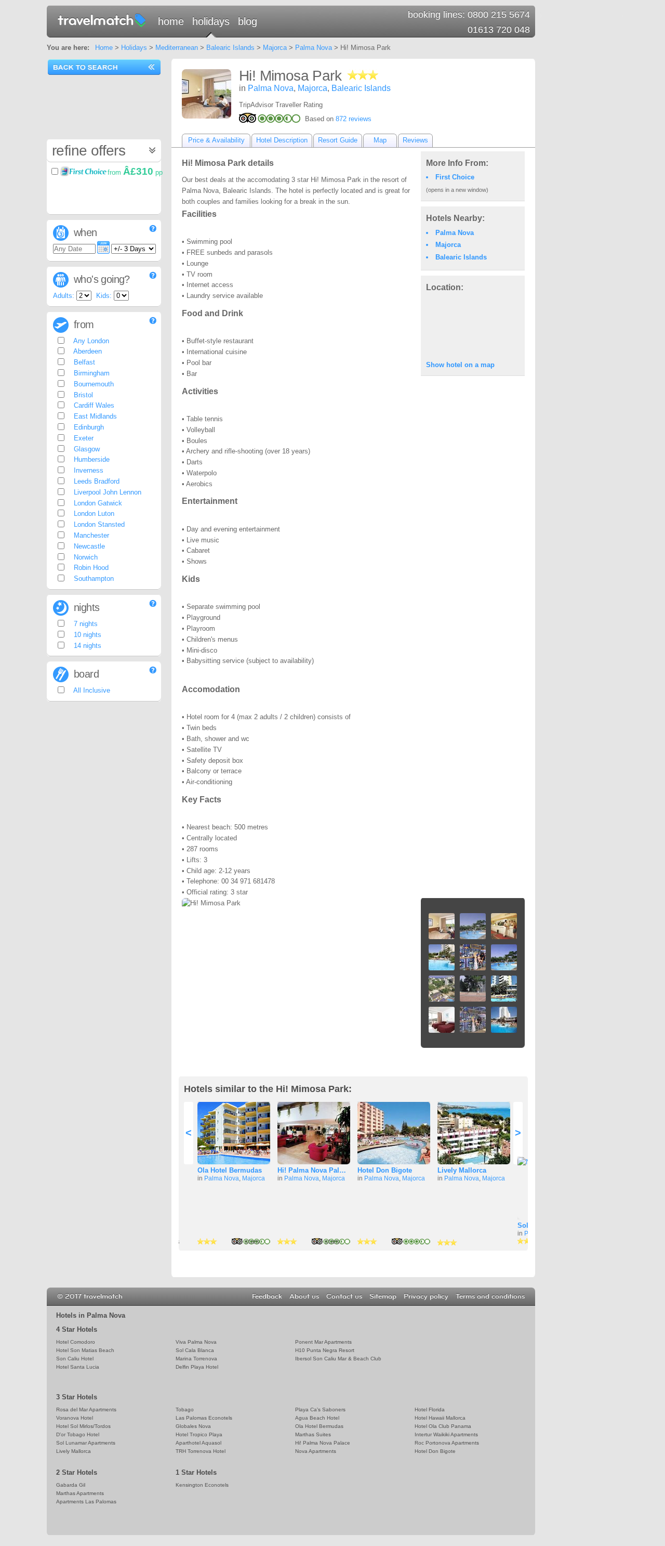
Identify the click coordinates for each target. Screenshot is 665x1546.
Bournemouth (93, 384)
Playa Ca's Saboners (320, 1409)
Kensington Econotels (202, 1485)
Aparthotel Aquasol (198, 1443)
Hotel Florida (430, 1409)
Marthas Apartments (80, 1493)
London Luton (93, 513)
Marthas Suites (313, 1434)
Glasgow (86, 449)
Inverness (87, 470)
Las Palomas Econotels (204, 1418)
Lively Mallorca (461, 1170)
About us (304, 1296)
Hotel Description (282, 140)
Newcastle (88, 546)
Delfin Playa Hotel (197, 1367)
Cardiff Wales (93, 405)
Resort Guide (337, 140)
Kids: (104, 296)
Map (380, 140)
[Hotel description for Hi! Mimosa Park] (206, 94)
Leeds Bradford (95, 481)
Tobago (185, 1409)
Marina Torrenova (196, 1358)
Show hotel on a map (460, 365)
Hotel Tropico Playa (199, 1434)
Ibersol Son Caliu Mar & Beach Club (338, 1358)
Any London (90, 341)
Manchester (90, 535)
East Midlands (94, 416)
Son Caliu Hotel (75, 1358)
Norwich (85, 557)
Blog (247, 21)
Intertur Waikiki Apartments (446, 1434)
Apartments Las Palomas (86, 1501)
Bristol (82, 395)
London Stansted (98, 524)
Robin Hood (90, 567)
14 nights (86, 645)
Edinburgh (88, 427)
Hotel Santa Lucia (77, 1367)
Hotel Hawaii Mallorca (440, 1418)
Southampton (93, 578)
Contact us (344, 1296)
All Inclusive (91, 690)
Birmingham (91, 373)
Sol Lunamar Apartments (85, 1443)
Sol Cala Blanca (195, 1350)
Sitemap (382, 1296)
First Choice (454, 177)
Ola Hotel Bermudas (229, 1170)
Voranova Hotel (74, 1418)
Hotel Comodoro (75, 1342)
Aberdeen (87, 351)
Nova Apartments (315, 1451)
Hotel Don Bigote (384, 1170)
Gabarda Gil (70, 1485)
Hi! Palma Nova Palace (322, 1443)
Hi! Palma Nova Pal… (311, 1170)
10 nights (86, 635)
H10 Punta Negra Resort (324, 1350)
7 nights (85, 624)
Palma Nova (313, 47)
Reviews (415, 140)
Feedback (267, 1296)
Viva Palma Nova (196, 1342)
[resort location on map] (473, 325)
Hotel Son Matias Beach (85, 1350)
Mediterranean (176, 47)
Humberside (91, 459)
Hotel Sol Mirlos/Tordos (83, 1426)
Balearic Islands (230, 47)
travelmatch (102, 19)
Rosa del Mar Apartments (86, 1409)
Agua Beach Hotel (317, 1418)
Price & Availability (216, 140)
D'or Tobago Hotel (77, 1434)
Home (171, 21)
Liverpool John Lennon (106, 492)
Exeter (83, 438)
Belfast (83, 362)
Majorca (275, 47)
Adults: (63, 296)
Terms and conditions (490, 1296)
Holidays (211, 21)
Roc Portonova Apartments (447, 1443)
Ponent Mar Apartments (323, 1342)
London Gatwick (97, 503)
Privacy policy (426, 1296)
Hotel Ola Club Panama (443, 1426)
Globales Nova (193, 1426)
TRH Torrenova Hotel (200, 1451)
